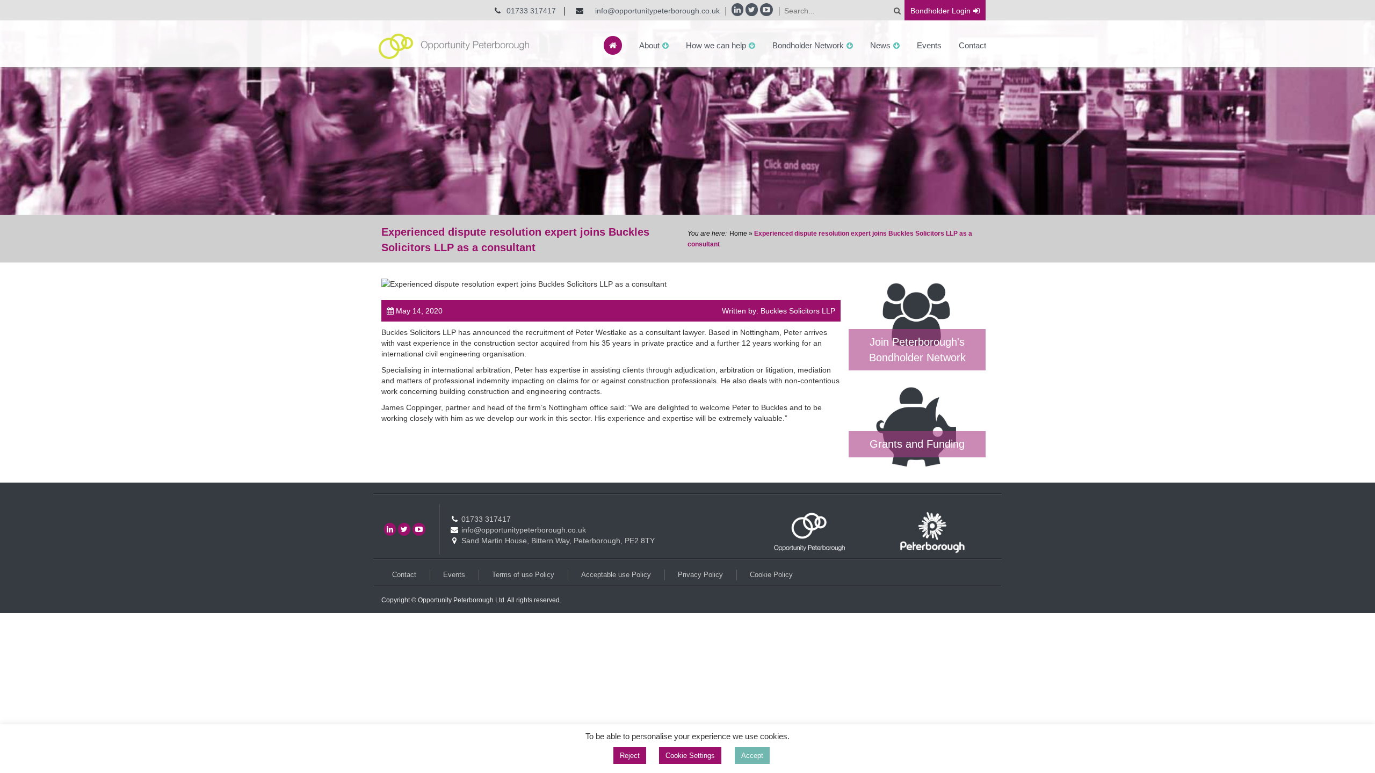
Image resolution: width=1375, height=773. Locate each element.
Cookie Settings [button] (690, 756)
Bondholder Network (808, 45)
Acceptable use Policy (616, 575)
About (649, 45)
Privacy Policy (700, 575)
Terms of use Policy (523, 575)
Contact (972, 45)
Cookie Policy (771, 575)
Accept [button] (752, 756)
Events (929, 45)
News (880, 45)
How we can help (716, 45)
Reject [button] (630, 756)
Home (738, 233)
